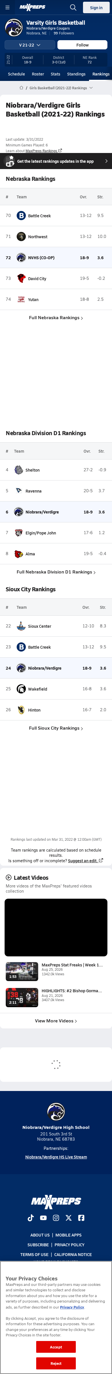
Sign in (96, 7)
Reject (56, 1363)
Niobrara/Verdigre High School (56, 1127)
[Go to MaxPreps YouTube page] (43, 1218)
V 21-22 (26, 45)
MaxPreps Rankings (41, 150)
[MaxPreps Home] (32, 7)
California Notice (73, 1254)
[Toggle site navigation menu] (7, 7)
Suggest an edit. (83, 860)
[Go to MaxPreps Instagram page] (56, 1218)
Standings (76, 74)
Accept (56, 1347)
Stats (55, 74)
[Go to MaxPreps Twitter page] (68, 1218)
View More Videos (54, 1020)
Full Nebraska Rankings (54, 317)
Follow (82, 45)
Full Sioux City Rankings (54, 727)
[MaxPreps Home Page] (21, 87)
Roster (38, 74)
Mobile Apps (68, 1235)
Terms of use (34, 1254)
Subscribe (38, 1244)
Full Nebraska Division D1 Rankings (54, 571)
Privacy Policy (69, 1244)
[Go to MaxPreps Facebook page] (81, 1218)
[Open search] (73, 7)
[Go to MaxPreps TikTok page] (30, 1218)
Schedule (16, 74)
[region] (56, 1317)
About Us (40, 1235)
